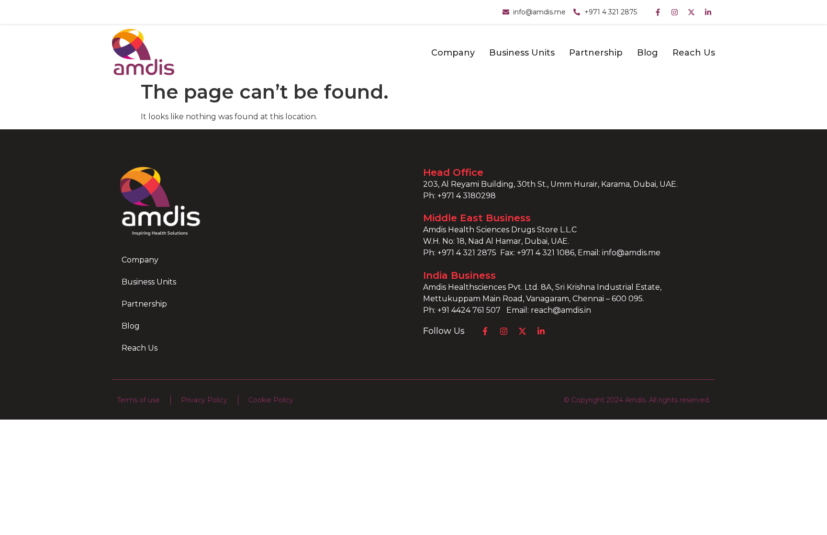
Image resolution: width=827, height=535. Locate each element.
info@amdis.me (631, 252)
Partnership (596, 52)
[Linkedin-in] (708, 12)
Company (453, 52)
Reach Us (693, 52)
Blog (647, 52)
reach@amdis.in (561, 310)
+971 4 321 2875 (466, 252)
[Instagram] (674, 12)
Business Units (522, 52)
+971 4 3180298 (466, 195)
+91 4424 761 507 (471, 310)
